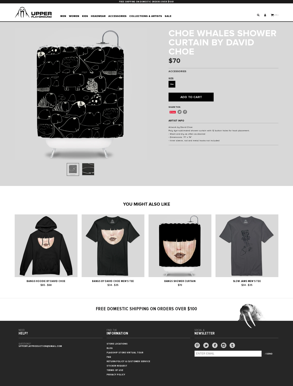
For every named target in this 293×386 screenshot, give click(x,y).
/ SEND (269, 354)
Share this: (175, 107)
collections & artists (145, 16)
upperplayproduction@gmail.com (40, 346)
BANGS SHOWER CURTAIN (180, 281)
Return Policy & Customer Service (128, 361)
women (74, 16)
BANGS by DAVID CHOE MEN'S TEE (113, 281)
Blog (110, 348)
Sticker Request (117, 365)
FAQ (109, 357)
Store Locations (117, 343)
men (63, 16)
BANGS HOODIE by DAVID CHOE (46, 281)
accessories (117, 16)
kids (85, 16)
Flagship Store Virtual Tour (125, 352)
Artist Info (176, 120)
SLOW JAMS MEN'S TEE (247, 281)
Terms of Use (115, 370)
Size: (171, 78)
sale (168, 16)
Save (173, 112)
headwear (98, 16)
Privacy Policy (116, 374)
